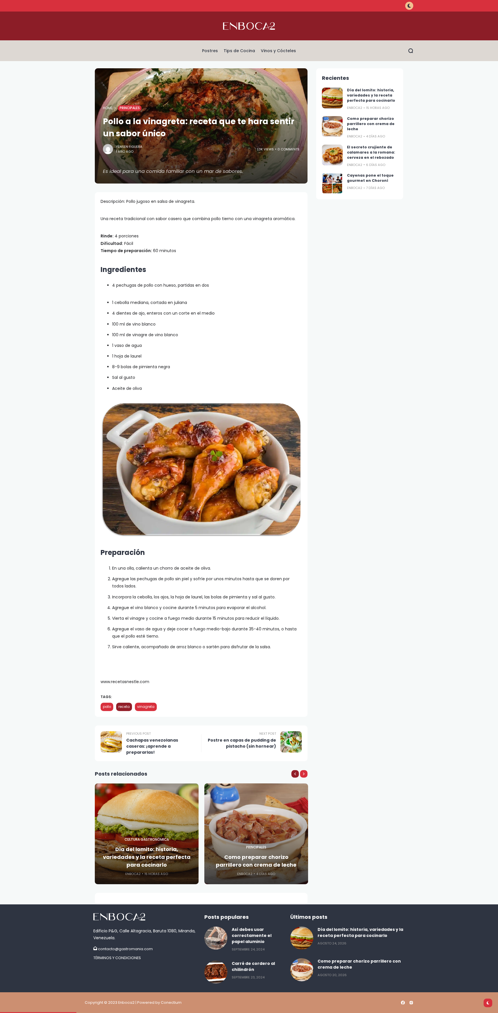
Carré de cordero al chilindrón (253, 966)
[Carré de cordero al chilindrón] (215, 972)
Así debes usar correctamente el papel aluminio (251, 935)
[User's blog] (146, 917)
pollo (107, 706)
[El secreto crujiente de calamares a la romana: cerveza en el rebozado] (332, 155)
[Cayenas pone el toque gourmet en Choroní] (332, 183)
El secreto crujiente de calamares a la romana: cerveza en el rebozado (371, 152)
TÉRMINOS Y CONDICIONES (117, 958)
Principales (130, 108)
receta (124, 706)
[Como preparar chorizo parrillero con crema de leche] (332, 126)
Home (107, 108)
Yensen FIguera (129, 146)
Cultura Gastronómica (146, 839)
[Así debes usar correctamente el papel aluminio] (215, 938)
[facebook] (403, 1003)
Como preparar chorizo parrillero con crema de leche (256, 860)
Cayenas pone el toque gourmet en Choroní (370, 178)
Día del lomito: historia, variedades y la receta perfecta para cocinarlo (146, 857)
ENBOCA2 (133, 874)
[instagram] (411, 1003)
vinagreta (145, 706)
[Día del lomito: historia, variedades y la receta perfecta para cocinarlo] (332, 98)
